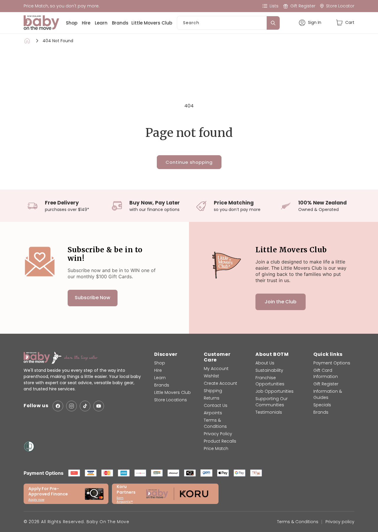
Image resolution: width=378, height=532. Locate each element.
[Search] (273, 23)
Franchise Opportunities (269, 381)
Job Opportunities (274, 391)
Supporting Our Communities (271, 402)
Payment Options (331, 363)
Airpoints (213, 413)
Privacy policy (339, 522)
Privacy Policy (218, 434)
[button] (345, 22)
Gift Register (325, 384)
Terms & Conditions (215, 423)
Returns (211, 398)
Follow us (36, 406)
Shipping (213, 391)
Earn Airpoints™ (125, 500)
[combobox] (228, 23)
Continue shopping (189, 162)
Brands (120, 23)
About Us (264, 363)
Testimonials (268, 412)
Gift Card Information (325, 373)
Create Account (220, 383)
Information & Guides (327, 394)
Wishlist (211, 376)
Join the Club (280, 301)
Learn (101, 23)
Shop (71, 23)
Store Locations (170, 400)
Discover (165, 354)
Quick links (328, 354)
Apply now (36, 500)
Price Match (216, 448)
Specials (322, 405)
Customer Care (217, 357)
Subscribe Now (92, 297)
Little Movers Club (151, 23)
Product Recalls (220, 441)
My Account (216, 368)
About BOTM (272, 354)
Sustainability (269, 370)
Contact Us (215, 405)
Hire (86, 23)
